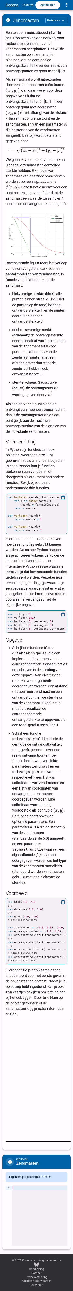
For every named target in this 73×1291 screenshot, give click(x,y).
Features (27, 5)
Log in (13, 1177)
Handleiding (36, 1269)
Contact (36, 1273)
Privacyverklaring (36, 1277)
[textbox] (39, 1215)
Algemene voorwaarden (37, 1280)
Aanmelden (47, 5)
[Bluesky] (36, 1264)
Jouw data (36, 1285)
